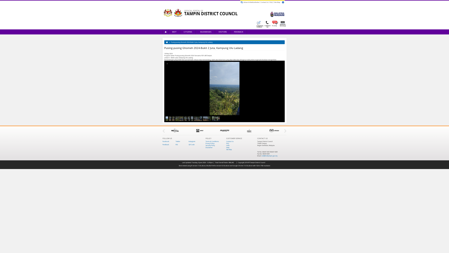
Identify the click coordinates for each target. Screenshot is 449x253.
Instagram (192, 141)
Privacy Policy (210, 143)
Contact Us (264, 2)
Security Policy (210, 145)
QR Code (192, 145)
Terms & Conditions (212, 141)
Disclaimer (209, 148)
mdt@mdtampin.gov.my (269, 156)
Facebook (166, 141)
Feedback (238, 32)
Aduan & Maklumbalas (251, 2)
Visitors (223, 32)
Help (227, 148)
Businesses (205, 32)
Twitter (178, 141)
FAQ (271, 2)
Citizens (188, 32)
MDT (174, 32)
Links (228, 145)
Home (166, 31)
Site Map (277, 2)
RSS (177, 145)
